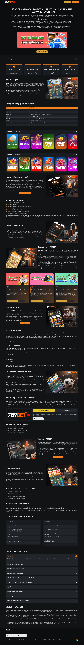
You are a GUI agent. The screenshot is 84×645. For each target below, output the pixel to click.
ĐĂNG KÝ (75, 2)
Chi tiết (21, 301)
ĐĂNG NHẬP (67, 2)
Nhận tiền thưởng (42, 51)
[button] (14, 69)
